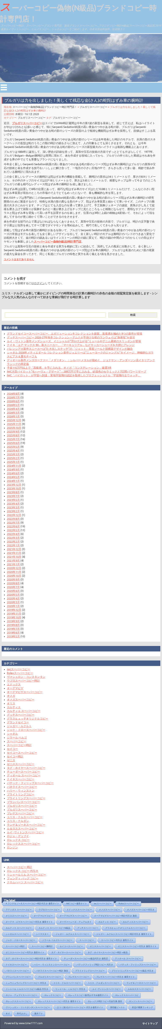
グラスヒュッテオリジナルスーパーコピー (125, 928)
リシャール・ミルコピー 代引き (70, 989)
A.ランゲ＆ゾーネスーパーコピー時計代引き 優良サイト (32, 903)
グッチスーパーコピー (20, 714)
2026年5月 (13, 404)
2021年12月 (14, 549)
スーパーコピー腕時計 (42, 946)
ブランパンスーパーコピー (23, 801)
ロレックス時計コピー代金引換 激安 (105, 1001)
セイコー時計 (15, 756)
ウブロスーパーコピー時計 (23, 680)
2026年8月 (13, 393)
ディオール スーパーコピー (23, 775)
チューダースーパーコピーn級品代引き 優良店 (86, 958)
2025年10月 (14, 427)
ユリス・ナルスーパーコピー (25, 817)
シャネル (12, 733)
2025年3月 (13, 454)
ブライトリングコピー (20, 794)
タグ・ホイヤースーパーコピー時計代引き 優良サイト (31, 958)
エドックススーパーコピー (79, 909)
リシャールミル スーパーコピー (26, 874)
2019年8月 (13, 624)
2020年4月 (13, 598)
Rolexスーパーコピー (20, 672)
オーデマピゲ (15, 688)
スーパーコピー (16, 741)
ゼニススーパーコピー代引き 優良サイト (137, 946)
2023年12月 (14, 484)
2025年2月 (13, 458)
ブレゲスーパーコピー (20, 813)
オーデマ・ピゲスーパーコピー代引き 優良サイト (29, 922)
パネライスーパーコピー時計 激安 (52, 971)
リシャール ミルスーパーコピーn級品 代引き (27, 989)
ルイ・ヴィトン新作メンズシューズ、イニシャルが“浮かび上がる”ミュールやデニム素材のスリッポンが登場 (74, 341)
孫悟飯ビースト (117, 1007)
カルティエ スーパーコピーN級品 (54, 928)
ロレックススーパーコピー (23, 843)
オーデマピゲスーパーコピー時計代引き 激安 (115, 916)
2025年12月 (14, 420)
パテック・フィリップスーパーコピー (30, 782)
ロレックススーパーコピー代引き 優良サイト (59, 1001)
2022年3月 (13, 537)
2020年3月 (13, 602)
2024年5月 (13, 477)
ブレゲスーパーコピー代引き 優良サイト (115, 977)
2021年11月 (14, 552)
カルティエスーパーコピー (135, 922)
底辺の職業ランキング (142, 1007)
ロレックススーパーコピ (126, 995)
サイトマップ (150, 1023)
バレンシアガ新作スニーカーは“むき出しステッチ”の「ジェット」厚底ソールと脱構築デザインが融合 (70, 348)
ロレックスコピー (52, 995)
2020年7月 (13, 587)
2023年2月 (13, 511)
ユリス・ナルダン (18, 820)
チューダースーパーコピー (23, 771)
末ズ (8, 1013)
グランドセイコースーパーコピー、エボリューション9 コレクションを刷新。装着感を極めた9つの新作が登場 (74, 333)
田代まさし (22, 1013)
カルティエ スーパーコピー (23, 710)
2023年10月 (14, 488)
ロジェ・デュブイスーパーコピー (21, 995)
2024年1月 (13, 480)
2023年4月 (13, 503)
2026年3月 (13, 412)
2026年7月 (13, 397)
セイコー (12, 748)
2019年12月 (14, 609)
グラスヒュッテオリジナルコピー (27, 718)
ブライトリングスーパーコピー (26, 798)
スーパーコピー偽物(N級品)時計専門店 (57, 241)
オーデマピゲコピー (43, 916)
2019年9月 (13, 621)
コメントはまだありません (19, 259)
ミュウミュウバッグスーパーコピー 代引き (26, 983)
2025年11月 (14, 423)
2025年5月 (13, 446)
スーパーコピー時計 (19, 745)
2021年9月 (13, 560)
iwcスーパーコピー (18, 669)
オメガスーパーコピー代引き (140, 909)
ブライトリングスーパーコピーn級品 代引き (133, 971)
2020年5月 (13, 594)
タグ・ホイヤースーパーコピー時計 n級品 (108, 952)
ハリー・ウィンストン (20, 790)
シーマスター (42, 934)
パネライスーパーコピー (22, 786)
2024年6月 (13, 473)
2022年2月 (13, 541)
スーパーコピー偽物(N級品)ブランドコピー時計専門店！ (78, 12)
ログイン (39, 283)
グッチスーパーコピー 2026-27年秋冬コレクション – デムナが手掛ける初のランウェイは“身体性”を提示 (71, 337)
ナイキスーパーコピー (20, 779)
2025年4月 (13, 450)
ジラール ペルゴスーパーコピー (57, 940)
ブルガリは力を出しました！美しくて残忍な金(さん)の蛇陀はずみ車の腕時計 (73, 100)
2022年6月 (13, 526)
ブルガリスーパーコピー (93, 107)
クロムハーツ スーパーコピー (25, 882)
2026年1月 (13, 416)
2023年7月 (13, 495)
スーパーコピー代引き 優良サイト (117, 940)
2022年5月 (13, 530)
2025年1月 (13, 461)
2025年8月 (13, 435)
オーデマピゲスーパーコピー (25, 691)
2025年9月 (13, 431)
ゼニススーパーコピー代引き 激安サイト (25, 952)
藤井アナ (38, 1013)
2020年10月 (14, 575)
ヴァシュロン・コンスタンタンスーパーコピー (28, 1007)
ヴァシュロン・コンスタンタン (26, 676)
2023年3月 (13, 507)
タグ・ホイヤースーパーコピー (26, 767)
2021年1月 (13, 564)
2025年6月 (13, 442)
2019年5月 (13, 636)
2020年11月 (14, 571)
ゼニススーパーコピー (20, 763)
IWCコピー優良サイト (76, 903)
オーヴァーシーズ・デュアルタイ (75, 922)
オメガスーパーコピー (20, 699)
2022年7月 (13, 522)
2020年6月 (13, 590)
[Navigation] (4, 87)
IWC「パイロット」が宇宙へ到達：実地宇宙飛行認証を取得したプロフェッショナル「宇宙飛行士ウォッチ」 (74, 375)
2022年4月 (13, 533)
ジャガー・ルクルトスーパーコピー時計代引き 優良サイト (124, 934)
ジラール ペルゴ (17, 737)
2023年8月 (13, 492)
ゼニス (11, 760)
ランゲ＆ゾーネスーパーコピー (26, 824)
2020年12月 (14, 568)
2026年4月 (13, 408)
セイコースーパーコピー (22, 752)
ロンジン (12, 847)
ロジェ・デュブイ (18, 836)
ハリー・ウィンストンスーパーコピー (52, 964)
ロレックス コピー (18, 839)
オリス (11, 703)
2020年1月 (13, 605)
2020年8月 (13, 583)
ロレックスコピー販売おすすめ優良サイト (88, 995)
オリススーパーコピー (16, 916)
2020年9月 (13, 579)
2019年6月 (13, 632)
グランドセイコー (18, 722)
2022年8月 (13, 518)
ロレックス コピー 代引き (22, 870)
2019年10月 (14, 617)
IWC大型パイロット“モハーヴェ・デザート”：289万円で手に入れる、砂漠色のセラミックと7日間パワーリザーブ (76, 371)
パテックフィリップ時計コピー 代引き (95, 964)
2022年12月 (14, 514)
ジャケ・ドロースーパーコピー (26, 729)
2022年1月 (13, 545)
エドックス (14, 684)
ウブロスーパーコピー (49, 909)
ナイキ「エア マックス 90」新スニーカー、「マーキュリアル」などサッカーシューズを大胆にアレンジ (71, 344)
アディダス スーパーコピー (19, 909)
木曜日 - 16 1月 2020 (27, 114)
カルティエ (14, 707)
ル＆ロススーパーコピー (22, 828)
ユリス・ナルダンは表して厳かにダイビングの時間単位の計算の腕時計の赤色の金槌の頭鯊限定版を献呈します (75, 293)
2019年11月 (14, 613)
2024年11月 (14, 465)
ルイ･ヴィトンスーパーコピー (25, 832)
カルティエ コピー (107, 922)
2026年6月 (13, 401)
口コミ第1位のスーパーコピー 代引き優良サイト (80, 1007)
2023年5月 (13, 499)
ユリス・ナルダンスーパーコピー (103, 983)
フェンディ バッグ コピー (22, 878)
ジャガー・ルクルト (19, 726)
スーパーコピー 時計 (19, 867)
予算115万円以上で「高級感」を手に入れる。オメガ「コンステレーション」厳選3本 (59, 367)
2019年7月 (13, 628)
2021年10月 (14, 556)
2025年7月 (13, 439)
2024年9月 (13, 469)
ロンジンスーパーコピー (140, 1001)
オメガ (11, 695)
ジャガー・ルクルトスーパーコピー (72, 934)
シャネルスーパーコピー (17, 934)
